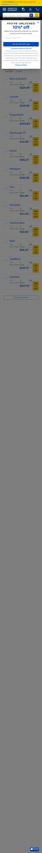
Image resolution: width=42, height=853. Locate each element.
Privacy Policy (21, 65)
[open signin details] (30, 9)
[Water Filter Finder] (23, 9)
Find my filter (14, 4)
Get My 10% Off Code (21, 44)
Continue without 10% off (21, 48)
